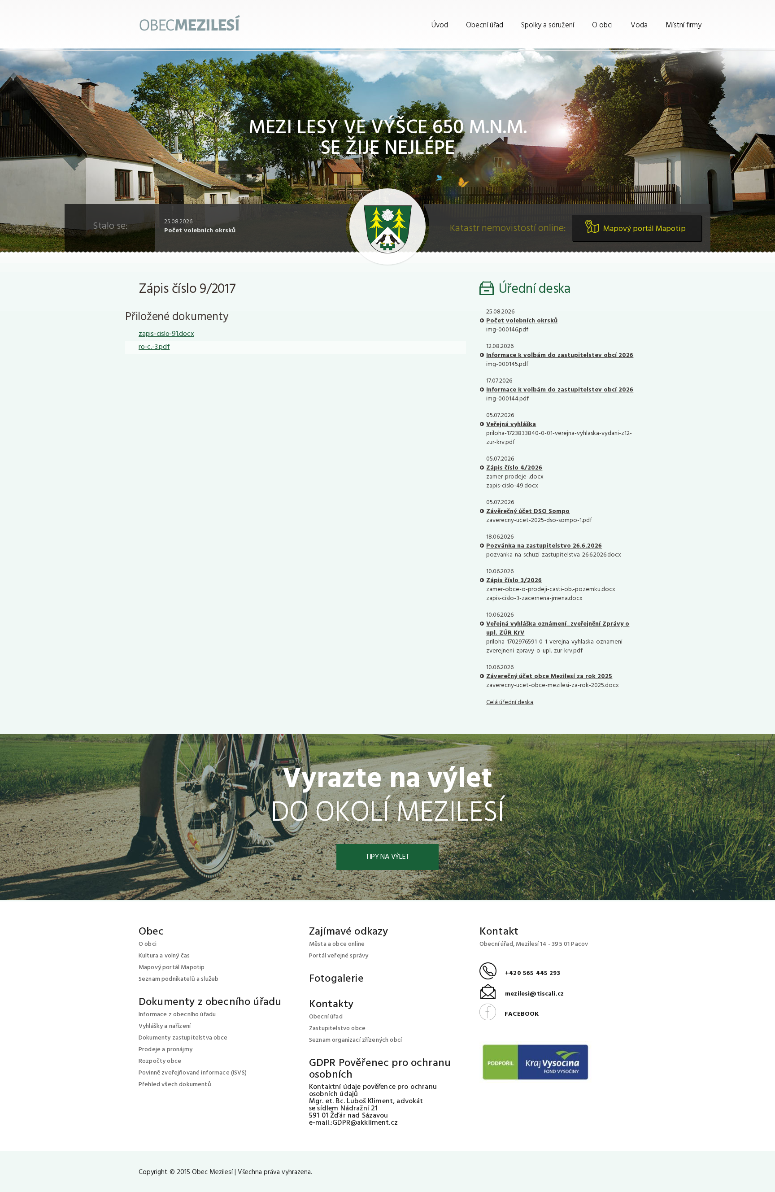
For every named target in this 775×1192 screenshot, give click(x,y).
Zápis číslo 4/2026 (514, 468)
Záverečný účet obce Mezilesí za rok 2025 (549, 676)
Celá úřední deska (509, 702)
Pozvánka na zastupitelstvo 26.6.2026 (544, 546)
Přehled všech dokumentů (175, 1084)
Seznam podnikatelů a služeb (178, 979)
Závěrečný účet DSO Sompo (528, 511)
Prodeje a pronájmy (165, 1049)
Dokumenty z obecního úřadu (210, 1002)
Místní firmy (683, 25)
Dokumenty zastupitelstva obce (183, 1038)
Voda (639, 25)
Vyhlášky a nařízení (165, 1026)
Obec (151, 931)
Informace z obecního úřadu (177, 1014)
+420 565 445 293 (520, 973)
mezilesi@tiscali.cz (521, 994)
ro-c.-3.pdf (154, 347)
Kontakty (331, 1004)
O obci (602, 25)
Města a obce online (337, 944)
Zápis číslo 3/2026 (514, 580)
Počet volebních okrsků (199, 231)
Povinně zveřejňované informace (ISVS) (193, 1073)
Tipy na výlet (387, 857)
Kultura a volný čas (164, 956)
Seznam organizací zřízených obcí (355, 1040)
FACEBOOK (509, 1014)
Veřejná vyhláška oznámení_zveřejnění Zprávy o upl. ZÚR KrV (557, 628)
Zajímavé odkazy (348, 931)
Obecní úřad (484, 25)
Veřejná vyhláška (511, 424)
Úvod (439, 25)
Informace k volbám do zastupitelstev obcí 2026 (559, 355)
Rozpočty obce (160, 1061)
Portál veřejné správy (338, 956)
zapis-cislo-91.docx (166, 334)
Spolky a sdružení (547, 25)
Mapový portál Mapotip (644, 228)
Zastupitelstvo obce (337, 1028)
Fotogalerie (336, 979)
